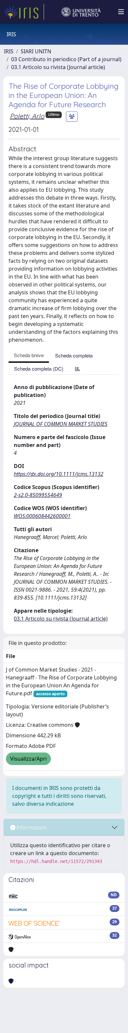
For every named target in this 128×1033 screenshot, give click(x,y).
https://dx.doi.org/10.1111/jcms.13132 (58, 474)
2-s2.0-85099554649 (38, 495)
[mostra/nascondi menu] (121, 12)
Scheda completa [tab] (74, 355)
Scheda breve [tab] (29, 355)
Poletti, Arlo (27, 116)
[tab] (78, 368)
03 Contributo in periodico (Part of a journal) (66, 59)
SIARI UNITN (36, 51)
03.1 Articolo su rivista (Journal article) (58, 67)
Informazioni (30, 827)
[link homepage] (24, 12)
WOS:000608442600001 (42, 516)
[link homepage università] (81, 12)
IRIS (8, 51)
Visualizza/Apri (28, 758)
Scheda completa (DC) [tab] (38, 368)
